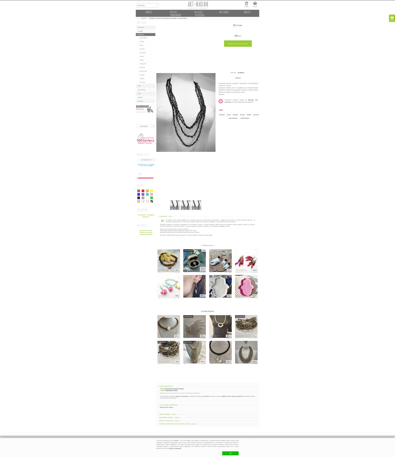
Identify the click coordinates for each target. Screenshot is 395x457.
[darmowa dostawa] (145, 109)
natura (229, 114)
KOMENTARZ (166, 216)
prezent (151, 165)
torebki (140, 97)
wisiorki (142, 75)
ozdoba (249, 114)
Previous (159, 110)
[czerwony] (143, 191)
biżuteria (238, 78)
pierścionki (143, 71)
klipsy (141, 45)
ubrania (140, 101)
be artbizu (241, 72)
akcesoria (141, 27)
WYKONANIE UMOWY (170, 417)
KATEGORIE (142, 22)
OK (230, 453)
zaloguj (246, 6)
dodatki (140, 31)
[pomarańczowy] (147, 191)
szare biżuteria (233, 118)
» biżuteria (140, 34)
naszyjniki (143, 64)
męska (142, 60)
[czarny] (138, 198)
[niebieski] (138, 194)
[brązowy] (138, 191)
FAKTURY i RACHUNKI (170, 421)
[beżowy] (138, 201)
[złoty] (147, 201)
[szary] (143, 198)
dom (139, 86)
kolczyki (142, 49)
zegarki (142, 78)
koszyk (255, 6)
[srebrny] (143, 201)
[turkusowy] (147, 194)
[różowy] (151, 194)
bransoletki (143, 38)
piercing (142, 82)
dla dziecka (141, 90)
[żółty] (151, 191)
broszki (142, 41)
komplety (143, 53)
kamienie (222, 114)
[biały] (147, 198)
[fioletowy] (143, 194)
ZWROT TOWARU (168, 414)
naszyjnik (256, 114)
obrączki (142, 67)
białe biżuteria (244, 118)
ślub (139, 93)
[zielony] (151, 198)
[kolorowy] (151, 201)
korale (142, 56)
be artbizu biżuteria (207, 311)
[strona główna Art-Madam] (197, 5)
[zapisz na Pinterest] (221, 110)
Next (212, 110)
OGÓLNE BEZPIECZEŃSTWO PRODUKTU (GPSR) (178, 424)
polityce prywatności (175, 448)
